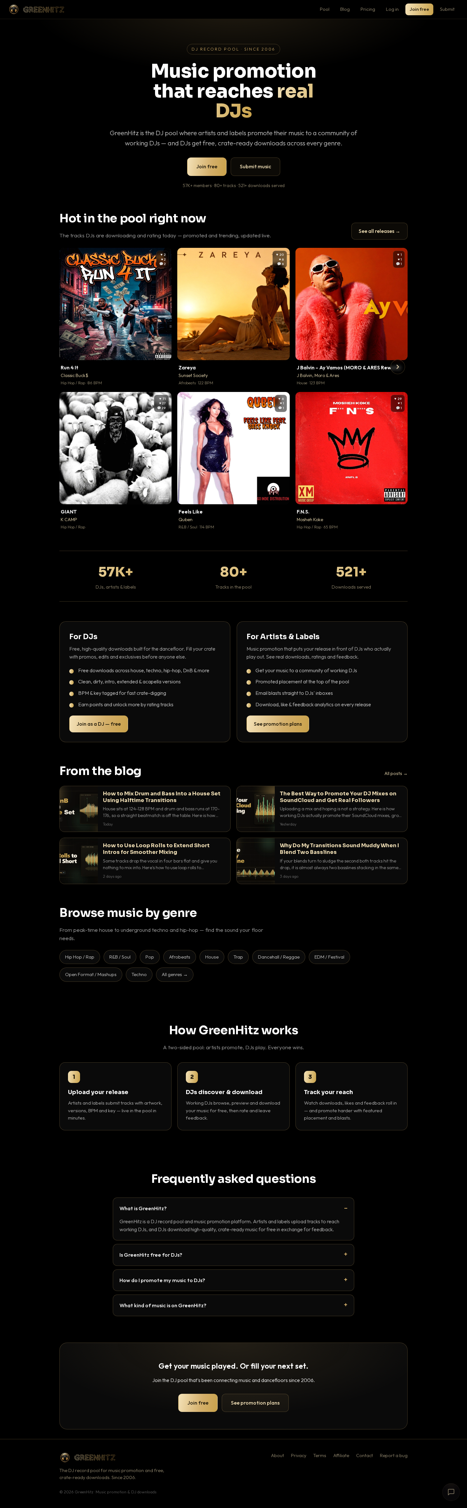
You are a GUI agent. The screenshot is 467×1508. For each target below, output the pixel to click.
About (277, 1455)
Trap (238, 957)
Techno (139, 974)
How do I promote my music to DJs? (162, 1280)
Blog (345, 9)
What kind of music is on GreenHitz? (162, 1305)
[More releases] (397, 367)
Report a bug (394, 1455)
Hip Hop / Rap (79, 957)
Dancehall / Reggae (279, 957)
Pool (324, 9)
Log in (392, 9)
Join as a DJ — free (99, 724)
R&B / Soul (120, 957)
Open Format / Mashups (91, 974)
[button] (162, 351)
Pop (150, 957)
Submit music (255, 166)
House (212, 957)
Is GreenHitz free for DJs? (150, 1254)
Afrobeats (179, 957)
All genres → (175, 974)
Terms (319, 1455)
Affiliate (341, 1455)
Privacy (298, 1455)
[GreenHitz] (36, 9)
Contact (364, 1455)
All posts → (396, 773)
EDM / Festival (329, 957)
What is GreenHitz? (143, 1208)
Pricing (368, 9)
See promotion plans (278, 724)
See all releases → (379, 231)
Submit (447, 9)
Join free (419, 9)
